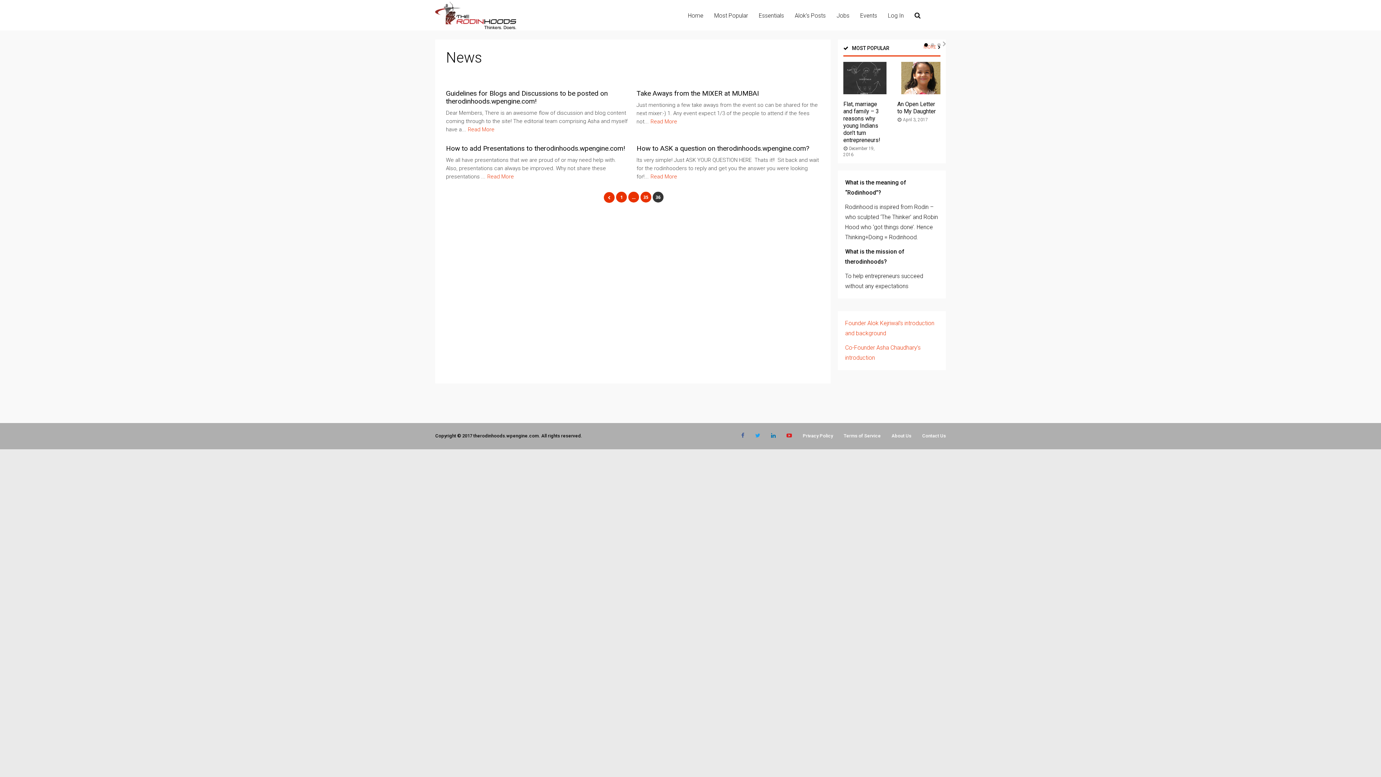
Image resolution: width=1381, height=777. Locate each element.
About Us (901, 436)
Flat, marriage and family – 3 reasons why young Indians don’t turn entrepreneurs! (861, 122)
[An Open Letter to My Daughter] (918, 92)
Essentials (771, 15)
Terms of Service (862, 436)
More (930, 47)
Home (695, 15)
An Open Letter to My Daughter (916, 108)
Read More (481, 129)
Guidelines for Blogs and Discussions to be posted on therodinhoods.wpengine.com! (527, 97)
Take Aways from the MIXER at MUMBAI (698, 93)
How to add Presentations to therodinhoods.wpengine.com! (535, 148)
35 (645, 197)
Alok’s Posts (810, 15)
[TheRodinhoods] (475, 27)
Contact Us (934, 436)
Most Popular (731, 15)
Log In (896, 15)
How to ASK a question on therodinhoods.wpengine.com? (723, 148)
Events (868, 15)
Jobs (843, 15)
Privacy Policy (818, 436)
